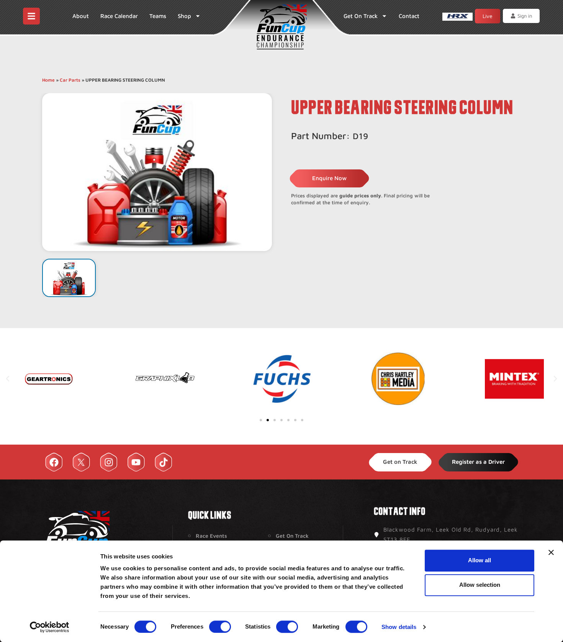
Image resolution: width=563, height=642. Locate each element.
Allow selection (479, 584)
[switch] (220, 627)
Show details (398, 627)
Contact (409, 16)
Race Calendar (119, 16)
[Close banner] (551, 552)
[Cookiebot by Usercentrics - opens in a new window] (49, 627)
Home (48, 80)
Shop (184, 16)
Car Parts (70, 80)
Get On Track (361, 16)
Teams (157, 16)
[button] (7, 379)
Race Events (211, 535)
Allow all (479, 560)
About (80, 16)
